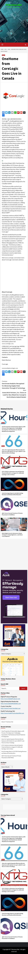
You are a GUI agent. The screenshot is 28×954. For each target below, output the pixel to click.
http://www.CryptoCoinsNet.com (10, 708)
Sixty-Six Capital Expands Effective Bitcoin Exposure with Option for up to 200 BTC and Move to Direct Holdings (13, 451)
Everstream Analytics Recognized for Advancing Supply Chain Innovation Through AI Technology (13, 384)
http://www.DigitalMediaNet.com (11, 703)
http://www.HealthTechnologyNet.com (12, 713)
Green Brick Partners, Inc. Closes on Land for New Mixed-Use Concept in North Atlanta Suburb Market (14, 393)
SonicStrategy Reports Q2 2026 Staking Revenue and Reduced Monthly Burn (12, 493)
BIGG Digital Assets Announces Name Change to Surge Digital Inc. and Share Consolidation (12, 535)
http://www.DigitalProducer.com (10, 699)
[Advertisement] (14, 24)
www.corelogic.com (10, 258)
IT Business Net (14, 4)
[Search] (26, 44)
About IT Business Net (7, 722)
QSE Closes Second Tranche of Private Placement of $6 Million (12, 513)
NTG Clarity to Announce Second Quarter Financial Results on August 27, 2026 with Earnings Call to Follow (13, 473)
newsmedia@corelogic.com (10, 368)
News (3, 55)
